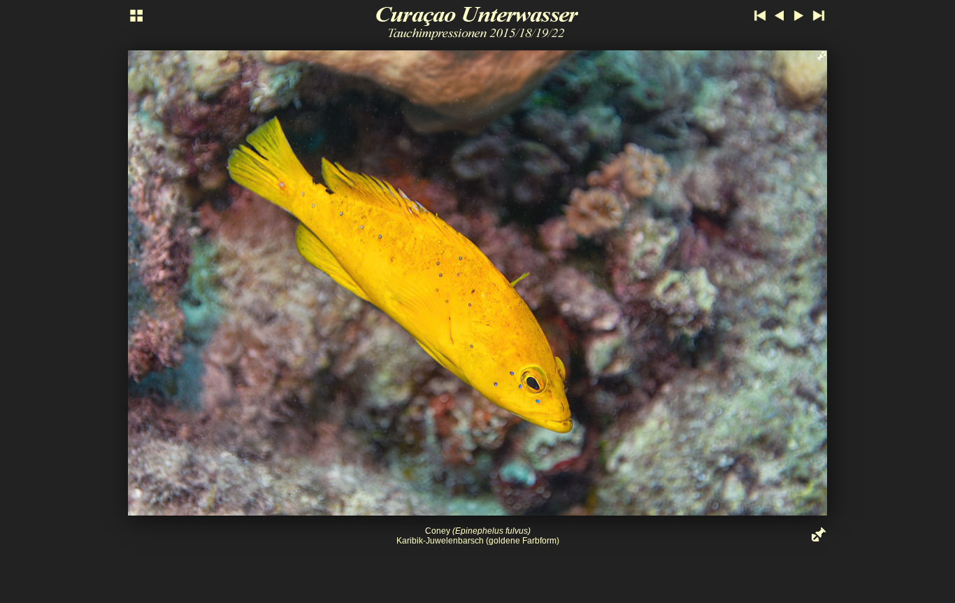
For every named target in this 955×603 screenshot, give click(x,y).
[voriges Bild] (296, 283)
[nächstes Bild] (659, 283)
